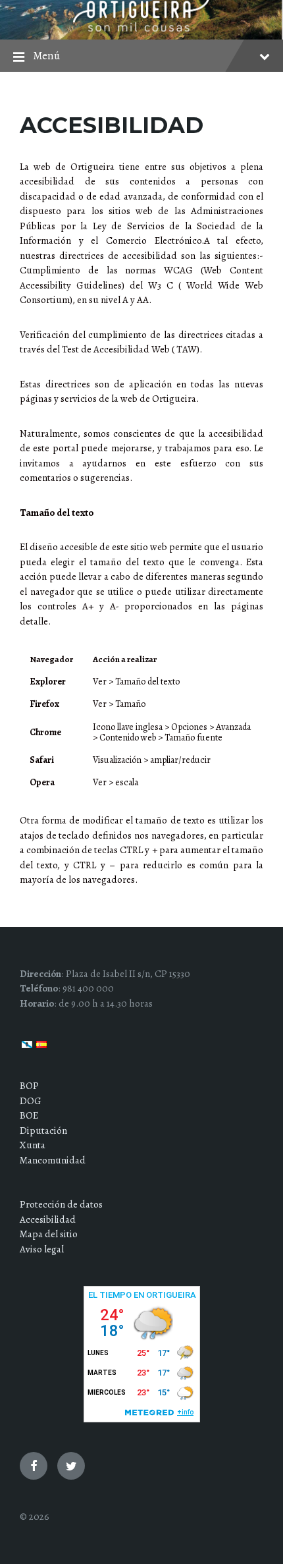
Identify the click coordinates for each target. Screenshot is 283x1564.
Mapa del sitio (49, 1234)
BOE (29, 1115)
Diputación (43, 1130)
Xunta (32, 1145)
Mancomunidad (53, 1160)
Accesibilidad (48, 1219)
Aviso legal (42, 1249)
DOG (30, 1100)
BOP (29, 1085)
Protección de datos (61, 1204)
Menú (46, 55)
